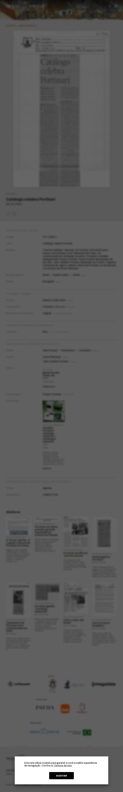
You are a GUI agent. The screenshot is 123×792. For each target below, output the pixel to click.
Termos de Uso (63, 765)
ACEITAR (61, 775)
